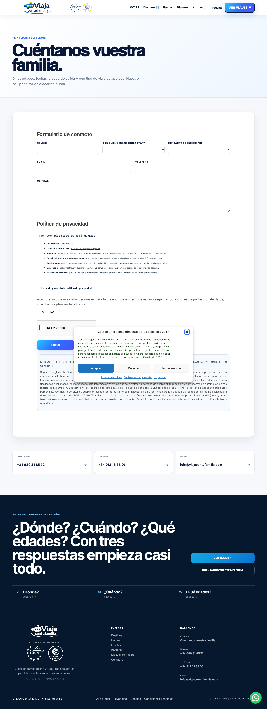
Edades (116, 645)
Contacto (199, 7)
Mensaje (43, 180)
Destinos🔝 (151, 7)
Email (41, 162)
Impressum (160, 377)
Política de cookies (111, 377)
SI (42, 312)
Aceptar (96, 368)
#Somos (116, 649)
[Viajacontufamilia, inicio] (37, 8)
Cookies (136, 698)
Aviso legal (103, 698)
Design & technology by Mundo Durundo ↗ (231, 698)
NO (52, 312)
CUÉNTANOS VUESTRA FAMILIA (222, 570)
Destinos (116, 635)
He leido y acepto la (66, 288)
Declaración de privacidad (138, 377)
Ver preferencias (171, 368)
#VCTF (134, 7)
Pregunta (216, 7)
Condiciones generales (158, 698)
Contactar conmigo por (185, 143)
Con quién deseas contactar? (123, 143)
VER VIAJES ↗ (239, 8)
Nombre (42, 143)
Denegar (133, 368)
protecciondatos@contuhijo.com (85, 248)
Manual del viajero (122, 654)
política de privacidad (79, 288)
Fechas (168, 7)
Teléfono (142, 162)
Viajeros (183, 7)
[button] (187, 332)
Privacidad (152, 272)
